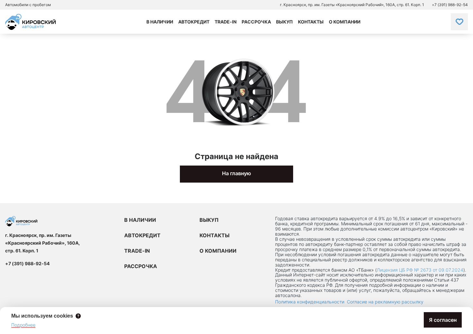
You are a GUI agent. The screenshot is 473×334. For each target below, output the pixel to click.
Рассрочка (256, 21)
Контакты (311, 21)
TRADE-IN (137, 251)
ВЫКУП (208, 220)
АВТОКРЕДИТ (142, 235)
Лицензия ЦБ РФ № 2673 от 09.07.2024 (420, 270)
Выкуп (284, 21)
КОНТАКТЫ (214, 235)
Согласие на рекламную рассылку (385, 301)
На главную (236, 173)
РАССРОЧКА (140, 266)
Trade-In (225, 21)
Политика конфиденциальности (309, 301)
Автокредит (193, 21)
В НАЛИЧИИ (140, 220)
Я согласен (443, 320)
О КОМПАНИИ (217, 251)
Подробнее (23, 325)
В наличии (159, 21)
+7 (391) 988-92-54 (450, 4)
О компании (344, 21)
